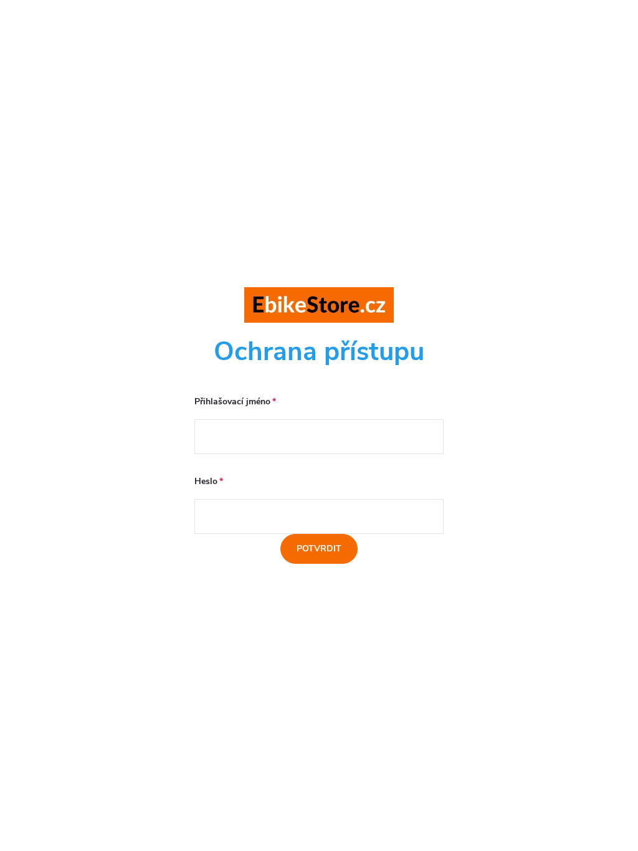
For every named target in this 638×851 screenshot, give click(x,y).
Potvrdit (319, 548)
